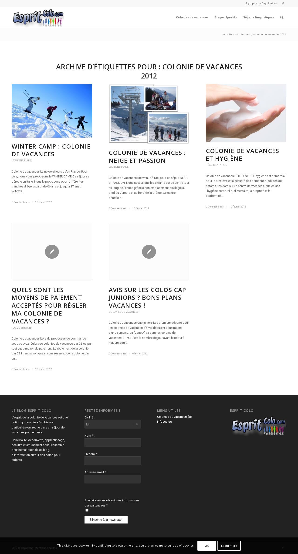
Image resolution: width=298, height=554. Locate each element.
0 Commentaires (21, 202)
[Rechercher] (281, 17)
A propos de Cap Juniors (261, 3)
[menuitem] (260, 3)
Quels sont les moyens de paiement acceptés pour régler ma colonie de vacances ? (49, 305)
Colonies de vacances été (174, 416)
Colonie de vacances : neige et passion (147, 156)
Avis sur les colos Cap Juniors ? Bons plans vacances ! (147, 297)
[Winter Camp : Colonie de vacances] (52, 111)
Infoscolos (164, 421)
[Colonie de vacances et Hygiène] (246, 113)
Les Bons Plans (21, 160)
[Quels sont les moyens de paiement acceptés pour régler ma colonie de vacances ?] (52, 252)
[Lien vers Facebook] (282, 3)
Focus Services (21, 327)
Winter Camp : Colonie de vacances (51, 150)
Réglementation (216, 165)
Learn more (229, 545)
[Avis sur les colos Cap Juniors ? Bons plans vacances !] (149, 252)
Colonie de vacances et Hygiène (242, 154)
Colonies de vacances (123, 311)
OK (207, 545)
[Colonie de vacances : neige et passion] (149, 114)
